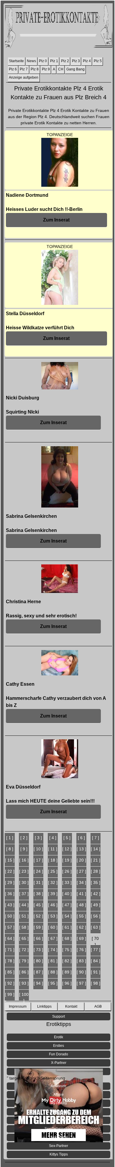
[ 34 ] (81, 882)
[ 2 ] (23, 837)
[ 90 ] (81, 972)
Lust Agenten (58, 1112)
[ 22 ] (9, 871)
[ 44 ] (24, 904)
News (31, 61)
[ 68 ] (67, 938)
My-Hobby (58, 1103)
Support (58, 1016)
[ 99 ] (9, 994)
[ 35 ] (95, 882)
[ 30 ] (24, 882)
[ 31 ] (38, 882)
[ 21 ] (95, 860)
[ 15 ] (9, 860)
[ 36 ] (9, 893)
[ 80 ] (38, 960)
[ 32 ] (53, 882)
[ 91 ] (95, 972)
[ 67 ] (53, 938)
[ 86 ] (24, 972)
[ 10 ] (38, 849)
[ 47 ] (67, 904)
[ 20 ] (81, 860)
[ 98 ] (95, 983)
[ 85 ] (9, 972)
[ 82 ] (67, 960)
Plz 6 (13, 69)
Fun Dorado (58, 1054)
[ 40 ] (67, 893)
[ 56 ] (95, 916)
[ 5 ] (66, 837)
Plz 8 (35, 69)
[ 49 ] (95, 904)
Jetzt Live (58, 1120)
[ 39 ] (53, 893)
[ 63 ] (95, 927)
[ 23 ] (24, 871)
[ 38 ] (38, 893)
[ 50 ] (9, 916)
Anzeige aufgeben (23, 77)
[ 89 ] (67, 972)
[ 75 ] (67, 949)
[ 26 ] (67, 871)
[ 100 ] (24, 996)
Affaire (58, 1094)
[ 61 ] (67, 927)
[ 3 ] (38, 837)
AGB (98, 1006)
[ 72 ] (24, 949)
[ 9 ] (23, 849)
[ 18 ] (53, 860)
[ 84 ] (95, 960)
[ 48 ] (81, 904)
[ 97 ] (81, 983)
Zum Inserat (56, 219)
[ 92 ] (9, 983)
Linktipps (44, 1006)
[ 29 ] (9, 882)
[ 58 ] (24, 927)
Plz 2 (65, 61)
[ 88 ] (53, 972)
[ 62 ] (81, 927)
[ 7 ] (95, 837)
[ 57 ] (9, 927)
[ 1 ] (9, 837)
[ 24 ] (38, 871)
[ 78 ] (9, 960)
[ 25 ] (53, 871)
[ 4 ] (52, 837)
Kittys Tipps (59, 1154)
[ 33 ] (67, 882)
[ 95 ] (53, 983)
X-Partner (58, 1063)
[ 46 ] (53, 904)
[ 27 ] (81, 871)
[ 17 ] (38, 860)
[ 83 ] (81, 960)
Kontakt (71, 1006)
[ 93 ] (24, 983)
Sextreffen (58, 1137)
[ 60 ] (53, 927)
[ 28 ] (95, 871)
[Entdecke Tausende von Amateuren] (58, 1071)
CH (60, 69)
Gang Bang (75, 69)
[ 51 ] (24, 916)
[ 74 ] (53, 949)
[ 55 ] (81, 916)
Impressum (18, 1006)
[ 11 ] (52, 849)
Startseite (16, 61)
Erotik (58, 1037)
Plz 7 (24, 69)
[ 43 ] (9, 904)
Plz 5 (98, 61)
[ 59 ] (38, 927)
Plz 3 (76, 61)
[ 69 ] (81, 938)
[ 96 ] (67, 983)
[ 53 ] (53, 916)
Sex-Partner (58, 1146)
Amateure (58, 1086)
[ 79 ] (24, 960)
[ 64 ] (9, 938)
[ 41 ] (81, 893)
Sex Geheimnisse (59, 1129)
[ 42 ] (95, 893)
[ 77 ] (95, 949)
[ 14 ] (95, 849)
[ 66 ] (38, 938)
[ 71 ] (9, 949)
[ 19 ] (67, 860)
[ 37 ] (24, 893)
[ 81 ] (53, 960)
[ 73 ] (38, 949)
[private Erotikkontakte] (59, 27)
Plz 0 (43, 61)
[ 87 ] (38, 972)
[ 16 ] (24, 860)
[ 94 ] (38, 983)
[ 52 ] (38, 916)
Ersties (58, 1046)
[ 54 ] (67, 916)
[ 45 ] (38, 904)
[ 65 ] (24, 938)
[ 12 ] (67, 849)
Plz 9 (46, 69)
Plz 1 (54, 61)
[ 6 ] (81, 837)
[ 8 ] (9, 849)
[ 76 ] (81, 949)
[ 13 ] (81, 849)
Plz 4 (87, 61)
